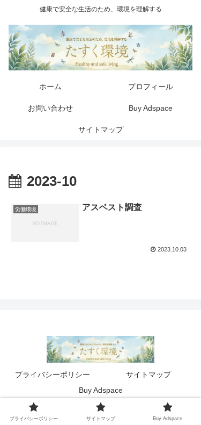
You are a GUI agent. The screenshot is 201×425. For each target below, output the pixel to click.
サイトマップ (148, 374)
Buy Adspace (101, 390)
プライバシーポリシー (52, 374)
